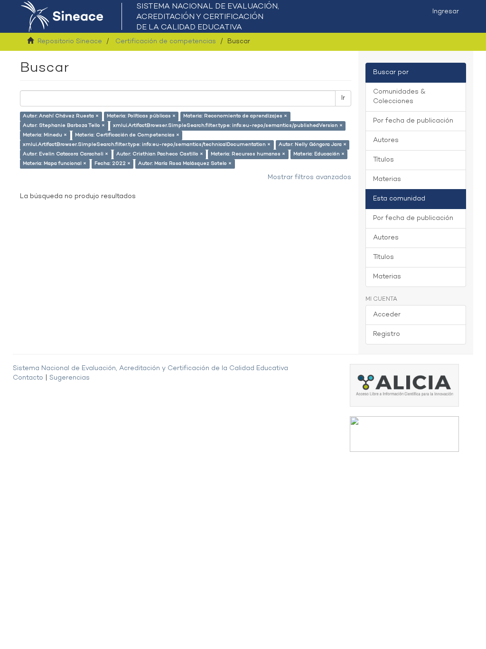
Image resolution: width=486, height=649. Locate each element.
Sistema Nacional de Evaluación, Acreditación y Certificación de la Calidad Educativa (150, 368)
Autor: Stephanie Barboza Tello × (64, 125)
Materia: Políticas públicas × (141, 116)
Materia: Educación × (319, 154)
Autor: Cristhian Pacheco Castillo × (159, 154)
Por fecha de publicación (413, 120)
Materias (387, 179)
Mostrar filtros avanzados (309, 177)
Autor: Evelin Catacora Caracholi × (65, 154)
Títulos (383, 159)
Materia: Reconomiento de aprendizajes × (235, 116)
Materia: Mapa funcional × (54, 163)
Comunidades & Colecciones (399, 96)
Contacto (28, 377)
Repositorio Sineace (69, 41)
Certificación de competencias (165, 41)
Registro (386, 334)
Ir (343, 98)
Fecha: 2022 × (112, 163)
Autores (386, 140)
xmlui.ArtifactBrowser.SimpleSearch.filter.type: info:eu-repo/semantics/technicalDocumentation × (147, 144)
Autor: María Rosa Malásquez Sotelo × (185, 163)
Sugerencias (69, 377)
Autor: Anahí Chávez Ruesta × (61, 116)
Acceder (387, 314)
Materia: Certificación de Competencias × (127, 135)
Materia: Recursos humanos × (248, 154)
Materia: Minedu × (45, 135)
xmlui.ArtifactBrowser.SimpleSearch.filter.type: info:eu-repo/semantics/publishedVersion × (228, 125)
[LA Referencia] (404, 434)
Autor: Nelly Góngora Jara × (312, 144)
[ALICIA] (404, 385)
